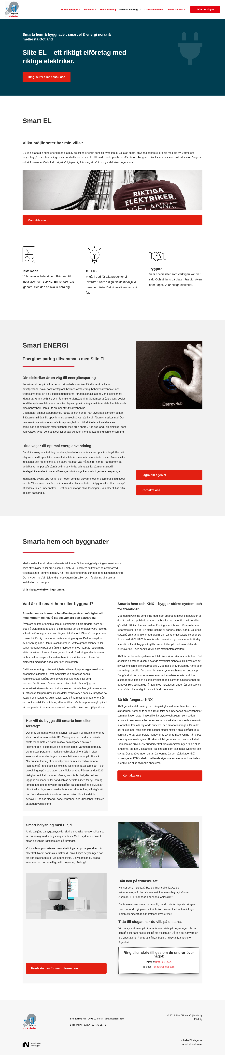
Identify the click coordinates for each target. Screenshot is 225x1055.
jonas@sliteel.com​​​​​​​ (114, 1018)
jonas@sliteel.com (163, 966)
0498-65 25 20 (163, 962)
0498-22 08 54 (95, 1018)
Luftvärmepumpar (154, 9)
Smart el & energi (128, 9)
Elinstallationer (69, 9)
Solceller (89, 9)
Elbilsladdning (108, 9)
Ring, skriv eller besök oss (46, 77)
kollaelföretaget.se (192, 1040)
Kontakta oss (175, 9)
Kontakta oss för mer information (54, 968)
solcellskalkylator (193, 1044)
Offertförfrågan (206, 9)
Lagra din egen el (154, 475)
